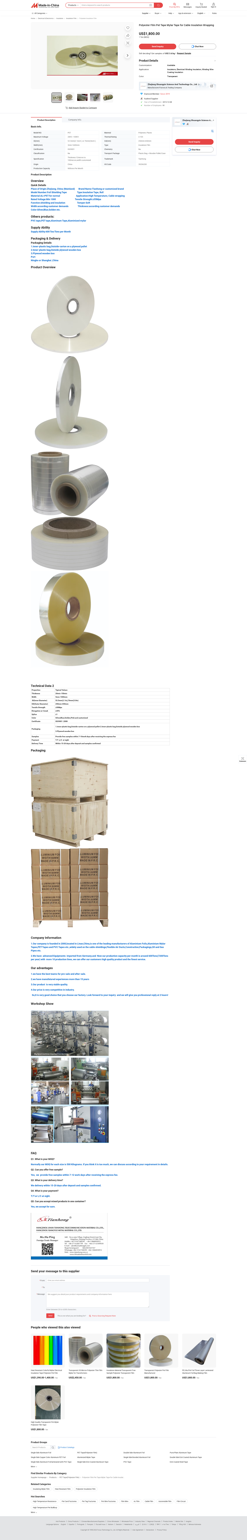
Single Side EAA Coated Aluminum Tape (92, 1462)
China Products (73, 1521)
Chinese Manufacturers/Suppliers (92, 1521)
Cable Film (149, 1501)
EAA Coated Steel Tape (179, 1462)
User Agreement (137, 1530)
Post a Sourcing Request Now (102, 1316)
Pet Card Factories (69, 1501)
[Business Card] (212, 130)
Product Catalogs (67, 1447)
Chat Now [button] (199, 46)
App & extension (184, 13)
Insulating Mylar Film (41, 1489)
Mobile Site (179, 1521)
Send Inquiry (158, 46)
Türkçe (173, 1524)
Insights (188, 1521)
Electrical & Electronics (46, 18)
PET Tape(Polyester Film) (87, 1452)
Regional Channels (153, 1521)
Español (71, 1524)
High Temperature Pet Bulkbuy (45, 1507)
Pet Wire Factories (108, 1501)
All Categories (39, 13)
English (63, 1524)
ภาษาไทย (165, 1524)
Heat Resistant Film (62, 1489)
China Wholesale (113, 1521)
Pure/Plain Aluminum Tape (180, 1452)
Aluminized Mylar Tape (86, 1457)
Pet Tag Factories (89, 1501)
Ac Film (136, 1501)
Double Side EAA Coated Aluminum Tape (186, 1457)
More (33, 1512)
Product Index (168, 1521)
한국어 (144, 1524)
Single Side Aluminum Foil (41, 1452)
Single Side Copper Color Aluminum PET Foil (48, 1457)
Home (33, 18)
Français (90, 1524)
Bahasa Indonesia (195, 1524)
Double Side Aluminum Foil (133, 1452)
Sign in (213, 7)
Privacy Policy (162, 1530)
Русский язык (100, 1524)
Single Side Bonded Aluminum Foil (136, 1457)
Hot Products (60, 1521)
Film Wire (124, 1501)
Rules (214, 13)
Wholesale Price (127, 1521)
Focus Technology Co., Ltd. (106, 1530)
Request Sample (184, 53)
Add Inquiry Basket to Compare (83, 107)
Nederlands (128, 1524)
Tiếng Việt (182, 1524)
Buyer (157, 13)
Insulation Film (71, 18)
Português (80, 1524)
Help (170, 13)
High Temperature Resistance (44, 1501)
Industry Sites (140, 1521)
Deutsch (119, 1524)
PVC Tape (127, 1462)
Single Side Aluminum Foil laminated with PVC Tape (51, 1462)
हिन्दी (158, 1524)
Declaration (150, 1530)
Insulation (59, 18)
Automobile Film (164, 1501)
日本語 (151, 1524)
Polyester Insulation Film (88, 18)
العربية (137, 1524)
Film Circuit (181, 1501)
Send (50, 1315)
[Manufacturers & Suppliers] (45, 5)
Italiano (110, 1524)
